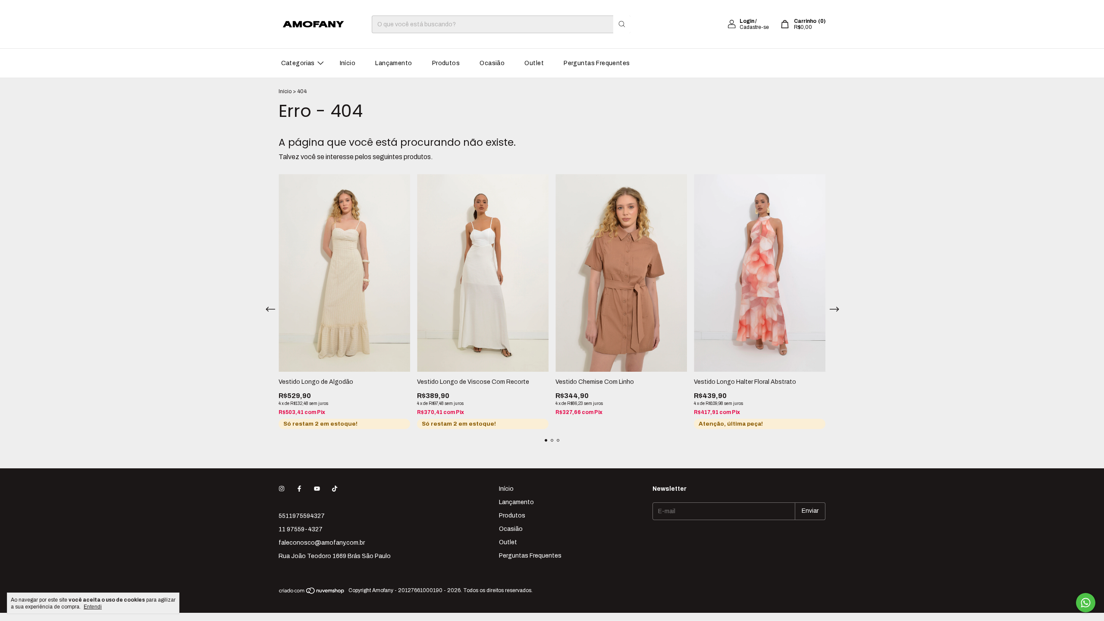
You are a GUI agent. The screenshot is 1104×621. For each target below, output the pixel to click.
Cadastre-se (754, 27)
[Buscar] (621, 24)
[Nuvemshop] (312, 593)
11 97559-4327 (301, 529)
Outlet (534, 63)
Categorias (298, 63)
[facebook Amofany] (299, 489)
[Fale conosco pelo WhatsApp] (1085, 602)
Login (747, 21)
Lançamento (393, 63)
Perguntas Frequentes (597, 63)
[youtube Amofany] (317, 489)
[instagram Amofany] (282, 489)
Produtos (446, 63)
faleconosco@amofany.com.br (322, 542)
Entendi (93, 607)
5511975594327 (302, 516)
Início (348, 63)
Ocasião (492, 63)
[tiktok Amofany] (335, 489)
